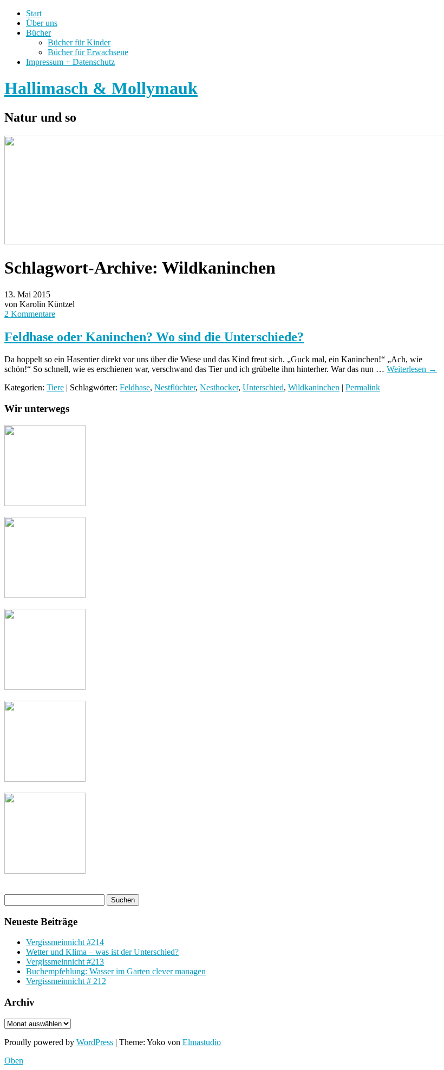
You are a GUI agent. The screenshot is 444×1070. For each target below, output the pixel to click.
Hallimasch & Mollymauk (101, 88)
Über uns (41, 23)
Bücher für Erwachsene (88, 52)
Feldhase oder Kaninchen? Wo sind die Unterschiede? (154, 337)
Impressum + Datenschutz (70, 62)
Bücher (38, 32)
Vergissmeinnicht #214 (65, 942)
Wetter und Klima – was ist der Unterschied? (102, 951)
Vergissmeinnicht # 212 (66, 981)
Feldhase (135, 387)
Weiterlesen (412, 369)
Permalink (362, 387)
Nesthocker (219, 387)
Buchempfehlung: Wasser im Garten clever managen (116, 971)
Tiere (55, 387)
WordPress (94, 1042)
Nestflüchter (174, 387)
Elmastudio (201, 1042)
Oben (13, 1060)
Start (34, 13)
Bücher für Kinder (79, 42)
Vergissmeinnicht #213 (65, 961)
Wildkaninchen (313, 387)
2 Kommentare (29, 313)
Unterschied (263, 387)
